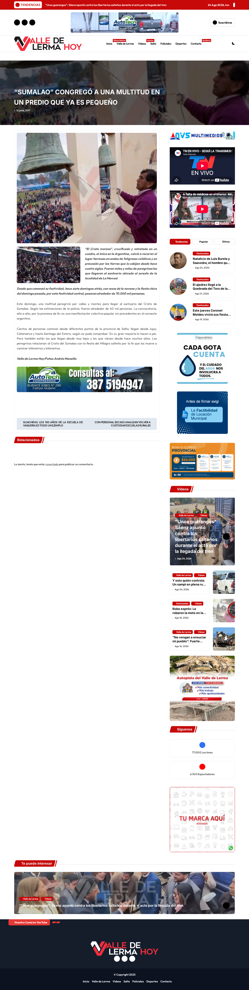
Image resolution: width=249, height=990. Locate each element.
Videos (143, 42)
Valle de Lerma (125, 43)
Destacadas (202, 253)
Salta (153, 43)
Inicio (110, 42)
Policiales (165, 43)
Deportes (180, 43)
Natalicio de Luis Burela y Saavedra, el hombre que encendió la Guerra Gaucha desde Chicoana (211, 264)
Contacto (197, 42)
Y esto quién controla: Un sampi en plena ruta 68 (189, 584)
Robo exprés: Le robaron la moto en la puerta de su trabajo (187, 613)
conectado (51, 464)
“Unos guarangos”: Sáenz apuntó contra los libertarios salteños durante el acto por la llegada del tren (196, 536)
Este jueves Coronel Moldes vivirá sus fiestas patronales (211, 314)
